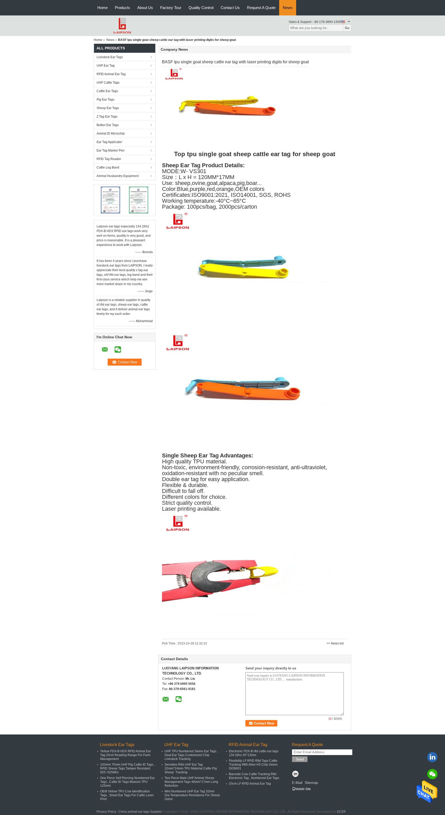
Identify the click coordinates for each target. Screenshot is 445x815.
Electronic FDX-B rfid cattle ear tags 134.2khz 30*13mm (253, 753)
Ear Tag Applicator (109, 142)
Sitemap (311, 783)
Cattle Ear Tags (107, 91)
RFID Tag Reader (109, 159)
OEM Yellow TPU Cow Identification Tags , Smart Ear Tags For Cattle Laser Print (127, 795)
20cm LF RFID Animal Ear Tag (250, 783)
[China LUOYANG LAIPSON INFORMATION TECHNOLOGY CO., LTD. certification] (111, 200)
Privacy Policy (106, 811)
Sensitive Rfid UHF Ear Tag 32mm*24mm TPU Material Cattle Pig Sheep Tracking (191, 768)
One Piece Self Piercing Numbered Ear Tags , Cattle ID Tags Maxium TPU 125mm (127, 781)
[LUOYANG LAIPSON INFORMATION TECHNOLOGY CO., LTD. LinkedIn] (295, 774)
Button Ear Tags (108, 125)
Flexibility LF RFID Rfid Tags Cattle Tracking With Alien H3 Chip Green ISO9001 (253, 764)
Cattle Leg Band (108, 167)
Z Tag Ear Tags (107, 116)
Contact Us (230, 7)
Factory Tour (170, 7)
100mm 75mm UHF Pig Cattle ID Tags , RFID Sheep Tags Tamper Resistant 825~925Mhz (127, 768)
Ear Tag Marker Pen (110, 150)
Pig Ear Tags (105, 99)
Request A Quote (261, 7)
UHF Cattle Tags (108, 82)
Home (102, 7)
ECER (341, 811)
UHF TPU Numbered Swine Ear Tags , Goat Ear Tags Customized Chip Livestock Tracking (191, 755)
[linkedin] (432, 757)
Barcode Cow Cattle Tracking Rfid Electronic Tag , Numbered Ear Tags (254, 776)
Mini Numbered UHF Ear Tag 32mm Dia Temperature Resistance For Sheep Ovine (192, 795)
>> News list (335, 643)
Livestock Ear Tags (110, 57)
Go (347, 28)
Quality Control (201, 7)
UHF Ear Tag (106, 65)
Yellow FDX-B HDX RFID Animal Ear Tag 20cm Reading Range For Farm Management (125, 755)
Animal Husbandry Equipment (118, 176)
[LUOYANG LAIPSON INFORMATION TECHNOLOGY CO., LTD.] (122, 25)
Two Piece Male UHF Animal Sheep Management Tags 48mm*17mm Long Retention (191, 781)
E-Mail (297, 783)
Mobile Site (303, 789)
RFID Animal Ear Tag (111, 74)
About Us (145, 7)
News (288, 7)
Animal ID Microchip (111, 133)
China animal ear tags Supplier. (140, 811)
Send (300, 759)
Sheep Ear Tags (108, 108)
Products (122, 7)
